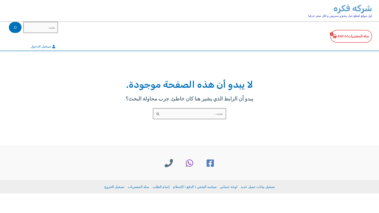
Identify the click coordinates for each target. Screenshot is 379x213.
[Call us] (169, 163)
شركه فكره (352, 8)
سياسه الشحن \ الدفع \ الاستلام (195, 187)
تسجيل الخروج (114, 187)
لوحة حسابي (228, 187)
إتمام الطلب (161, 187)
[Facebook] (210, 163)
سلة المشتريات (138, 187)
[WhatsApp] (189, 163)
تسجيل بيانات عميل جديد (258, 187)
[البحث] (15, 27)
